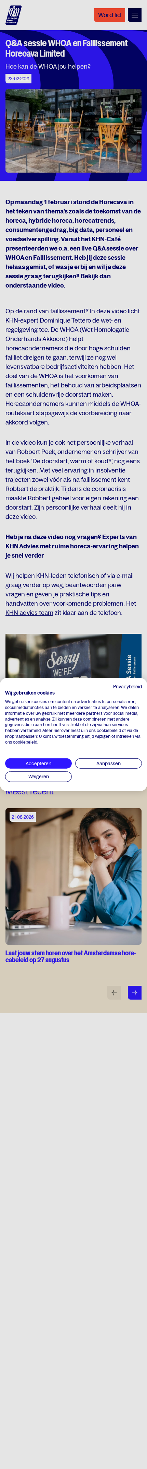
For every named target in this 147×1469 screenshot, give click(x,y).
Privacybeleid (127, 686)
